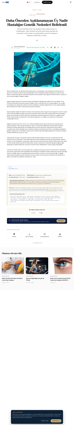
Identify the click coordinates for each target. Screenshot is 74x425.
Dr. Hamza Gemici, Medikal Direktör (43, 175)
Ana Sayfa (34, 10)
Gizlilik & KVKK (16, 417)
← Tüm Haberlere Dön (37, 242)
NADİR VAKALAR (41, 14)
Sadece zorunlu (44, 420)
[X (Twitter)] (47, 47)
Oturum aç (37, 2)
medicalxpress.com (13, 168)
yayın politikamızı (39, 183)
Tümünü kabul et (56, 420)
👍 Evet (33, 213)
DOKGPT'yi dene (47, 2)
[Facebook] (51, 47)
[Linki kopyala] (61, 47)
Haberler (40, 10)
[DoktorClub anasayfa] (5, 2)
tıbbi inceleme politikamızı (51, 190)
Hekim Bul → (61, 220)
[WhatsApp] (58, 47)
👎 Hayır (41, 213)
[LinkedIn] (54, 47)
